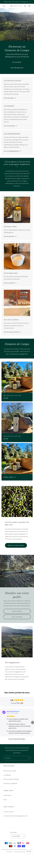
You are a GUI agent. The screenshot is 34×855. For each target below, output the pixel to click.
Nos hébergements (17, 68)
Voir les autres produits (11, 332)
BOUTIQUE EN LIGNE (9, 771)
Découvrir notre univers (16, 545)
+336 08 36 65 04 (8, 812)
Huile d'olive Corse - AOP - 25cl (12, 436)
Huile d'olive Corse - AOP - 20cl (12, 395)
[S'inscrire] (28, 758)
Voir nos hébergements (11, 151)
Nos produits (17, 62)
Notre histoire (17, 611)
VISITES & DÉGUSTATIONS (11, 779)
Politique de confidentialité (21, 851)
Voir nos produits (9, 126)
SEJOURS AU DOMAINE (10, 783)
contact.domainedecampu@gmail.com (15, 816)
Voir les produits (9, 236)
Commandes (7, 795)
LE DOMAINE (7, 775)
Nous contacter (17, 617)
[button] (4, 6)
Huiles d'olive (8, 477)
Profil (5, 800)
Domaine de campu (10, 849)
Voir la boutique (9, 98)
